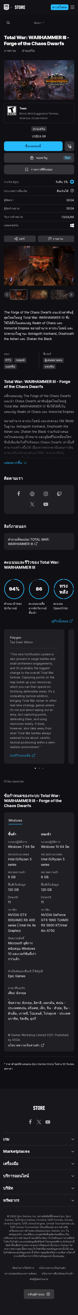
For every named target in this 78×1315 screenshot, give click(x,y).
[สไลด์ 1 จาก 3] (35, 768)
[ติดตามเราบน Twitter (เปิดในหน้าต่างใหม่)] (32, 504)
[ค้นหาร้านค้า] (8, 22)
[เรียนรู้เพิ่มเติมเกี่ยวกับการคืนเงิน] (72, 191)
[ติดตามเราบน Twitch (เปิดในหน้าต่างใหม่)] (59, 494)
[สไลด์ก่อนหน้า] (7, 295)
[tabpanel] (39, 893)
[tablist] (39, 820)
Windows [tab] (15, 820)
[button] (39, 462)
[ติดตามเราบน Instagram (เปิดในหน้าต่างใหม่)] (46, 494)
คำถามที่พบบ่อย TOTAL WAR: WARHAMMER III (28, 541)
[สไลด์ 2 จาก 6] (39, 295)
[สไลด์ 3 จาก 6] (59, 295)
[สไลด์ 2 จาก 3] (39, 768)
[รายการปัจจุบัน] (18, 295)
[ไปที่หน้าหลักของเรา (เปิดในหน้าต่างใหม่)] (32, 494)
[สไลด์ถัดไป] (71, 295)
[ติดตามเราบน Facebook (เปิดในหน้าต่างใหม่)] (18, 494)
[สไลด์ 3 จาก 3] (42, 768)
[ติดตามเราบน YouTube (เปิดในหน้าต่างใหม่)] (46, 504)
